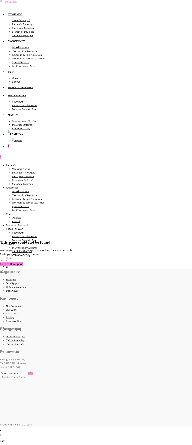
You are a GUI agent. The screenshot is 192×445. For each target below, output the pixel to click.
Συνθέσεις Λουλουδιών (23, 210)
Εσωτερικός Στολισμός (23, 176)
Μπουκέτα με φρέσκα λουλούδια (28, 202)
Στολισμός (11, 165)
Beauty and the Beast (24, 236)
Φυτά (8, 214)
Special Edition (20, 206)
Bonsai (16, 221)
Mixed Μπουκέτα (20, 191)
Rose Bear (18, 232)
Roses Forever (14, 229)
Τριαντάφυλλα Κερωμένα (24, 195)
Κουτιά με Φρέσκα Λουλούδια (27, 199)
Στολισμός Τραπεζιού (22, 184)
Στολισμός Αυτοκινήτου (23, 172)
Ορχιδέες (16, 217)
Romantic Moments (17, 225)
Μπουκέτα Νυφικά (21, 169)
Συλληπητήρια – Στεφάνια (24, 247)
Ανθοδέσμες (12, 187)
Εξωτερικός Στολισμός (23, 180)
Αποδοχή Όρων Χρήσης (14, 377)
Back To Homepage (11, 264)
